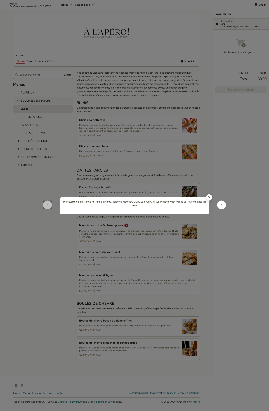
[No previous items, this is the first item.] (47, 208)
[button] (221, 208)
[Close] (209, 197)
